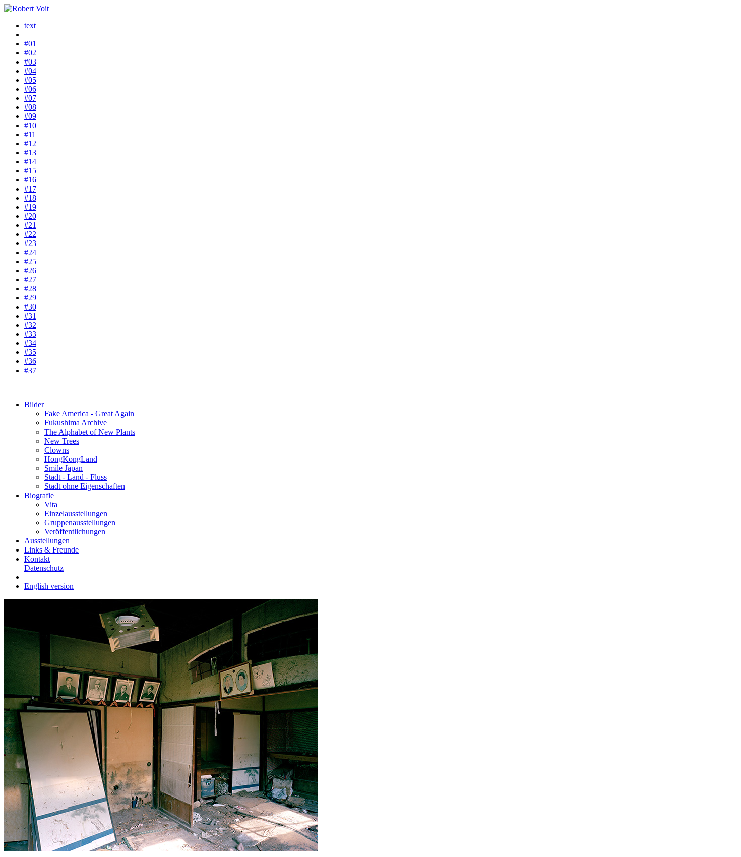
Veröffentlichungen (74, 531)
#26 (30, 270)
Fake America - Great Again (89, 413)
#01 (30, 43)
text (30, 25)
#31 (30, 316)
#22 (30, 234)
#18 (30, 198)
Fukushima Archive (75, 422)
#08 (30, 107)
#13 (30, 152)
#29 (30, 297)
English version (49, 586)
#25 (30, 261)
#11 (30, 134)
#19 (30, 207)
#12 (30, 143)
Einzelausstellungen (75, 513)
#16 (30, 179)
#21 (30, 225)
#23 (30, 243)
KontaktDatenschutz (44, 563)
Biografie (39, 495)
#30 (30, 306)
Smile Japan (63, 468)
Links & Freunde (51, 549)
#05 (30, 80)
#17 (30, 189)
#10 (30, 125)
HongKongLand (70, 459)
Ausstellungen (47, 540)
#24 (30, 252)
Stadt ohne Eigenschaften (84, 486)
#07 (30, 98)
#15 (30, 170)
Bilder (34, 404)
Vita (50, 504)
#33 (30, 334)
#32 (30, 325)
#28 (30, 288)
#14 (30, 161)
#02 (30, 52)
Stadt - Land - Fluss (75, 477)
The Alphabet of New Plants (89, 431)
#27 (30, 279)
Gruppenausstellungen (79, 522)
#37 (30, 370)
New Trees (61, 441)
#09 (30, 116)
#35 (30, 352)
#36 (30, 361)
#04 (30, 71)
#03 (30, 61)
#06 (30, 89)
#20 (30, 216)
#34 (30, 343)
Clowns (56, 450)
